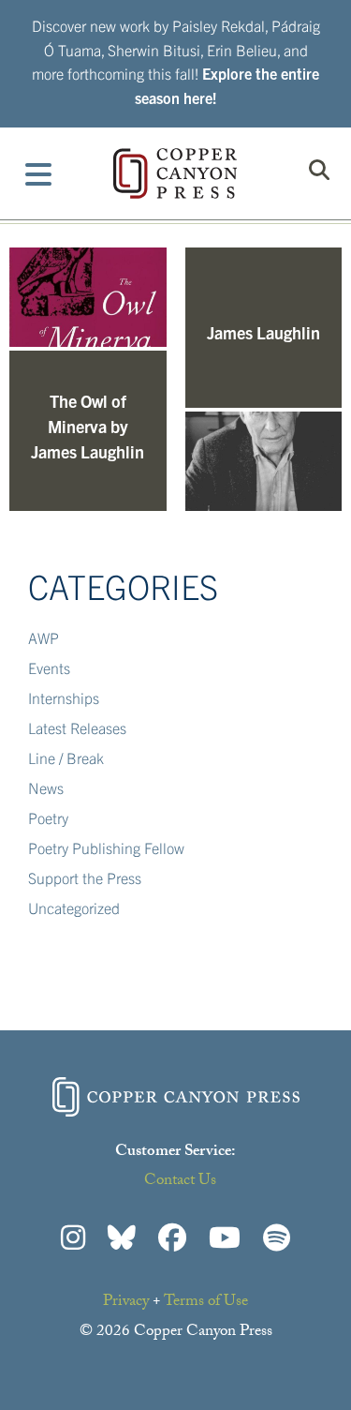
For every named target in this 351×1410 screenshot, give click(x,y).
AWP (43, 637)
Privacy (126, 1302)
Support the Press (84, 877)
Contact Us (180, 1181)
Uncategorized (74, 907)
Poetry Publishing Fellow (106, 847)
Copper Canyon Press (175, 173)
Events (49, 667)
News (46, 787)
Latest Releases (77, 727)
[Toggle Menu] (39, 173)
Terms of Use (206, 1302)
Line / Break (66, 757)
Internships (63, 697)
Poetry (48, 817)
